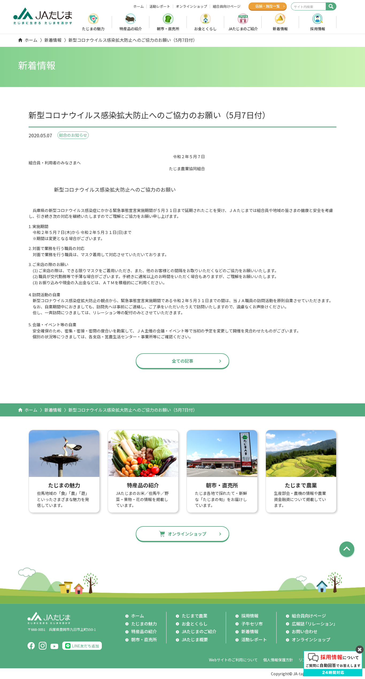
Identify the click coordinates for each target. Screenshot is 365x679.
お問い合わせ (304, 631)
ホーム (138, 6)
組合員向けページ (226, 6)
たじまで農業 (194, 615)
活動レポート (159, 6)
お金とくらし (205, 28)
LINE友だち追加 (85, 645)
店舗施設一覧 (267, 6)
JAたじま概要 (195, 639)
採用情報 (317, 28)
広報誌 (314, 623)
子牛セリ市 (252, 623)
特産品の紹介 (130, 28)
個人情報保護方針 (278, 659)
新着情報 (280, 28)
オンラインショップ (191, 6)
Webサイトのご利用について (233, 659)
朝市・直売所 (168, 28)
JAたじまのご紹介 (243, 28)
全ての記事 (182, 361)
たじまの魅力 (93, 28)
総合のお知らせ (73, 135)
